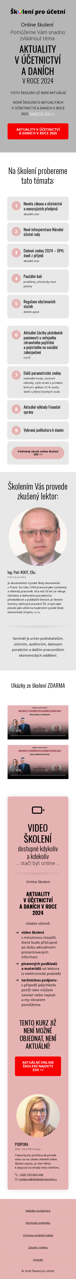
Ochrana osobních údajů (38, 1235)
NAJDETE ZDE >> (42, 114)
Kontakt (38, 1259)
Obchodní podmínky (37, 1223)
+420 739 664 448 (31, 1174)
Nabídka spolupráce (37, 1210)
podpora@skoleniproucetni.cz (38, 1179)
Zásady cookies (38, 1247)
